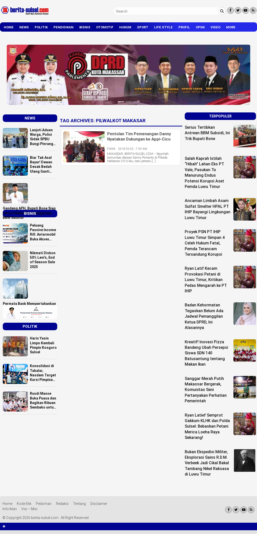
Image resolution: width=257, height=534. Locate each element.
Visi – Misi (29, 509)
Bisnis (84, 27)
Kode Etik (24, 504)
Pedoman (43, 504)
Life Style (163, 27)
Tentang (79, 504)
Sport (142, 27)
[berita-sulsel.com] (25, 16)
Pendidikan (63, 27)
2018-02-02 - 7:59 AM (132, 149)
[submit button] (222, 11)
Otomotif (104, 27)
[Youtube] (245, 10)
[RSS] (253, 10)
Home (9, 27)
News (24, 27)
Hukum (125, 27)
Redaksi (62, 504)
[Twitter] (238, 10)
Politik (41, 27)
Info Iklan (10, 509)
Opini (200, 27)
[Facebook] (230, 10)
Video (215, 27)
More (230, 27)
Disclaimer (14, 37)
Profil (184, 27)
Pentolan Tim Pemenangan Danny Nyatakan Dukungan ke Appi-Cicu (139, 136)
